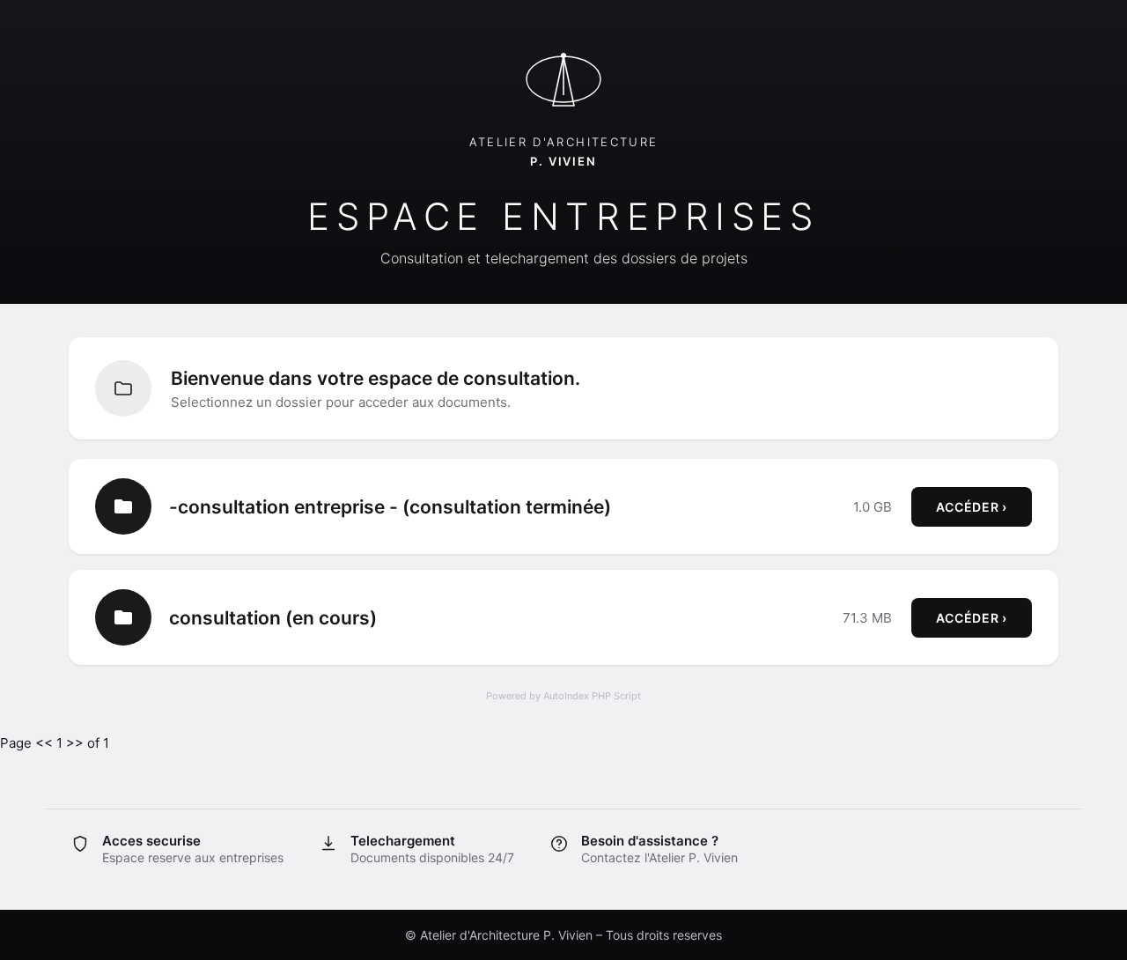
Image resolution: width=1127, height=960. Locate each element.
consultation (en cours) (273, 618)
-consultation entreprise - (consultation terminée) (390, 507)
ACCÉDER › (971, 506)
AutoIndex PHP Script (592, 696)
